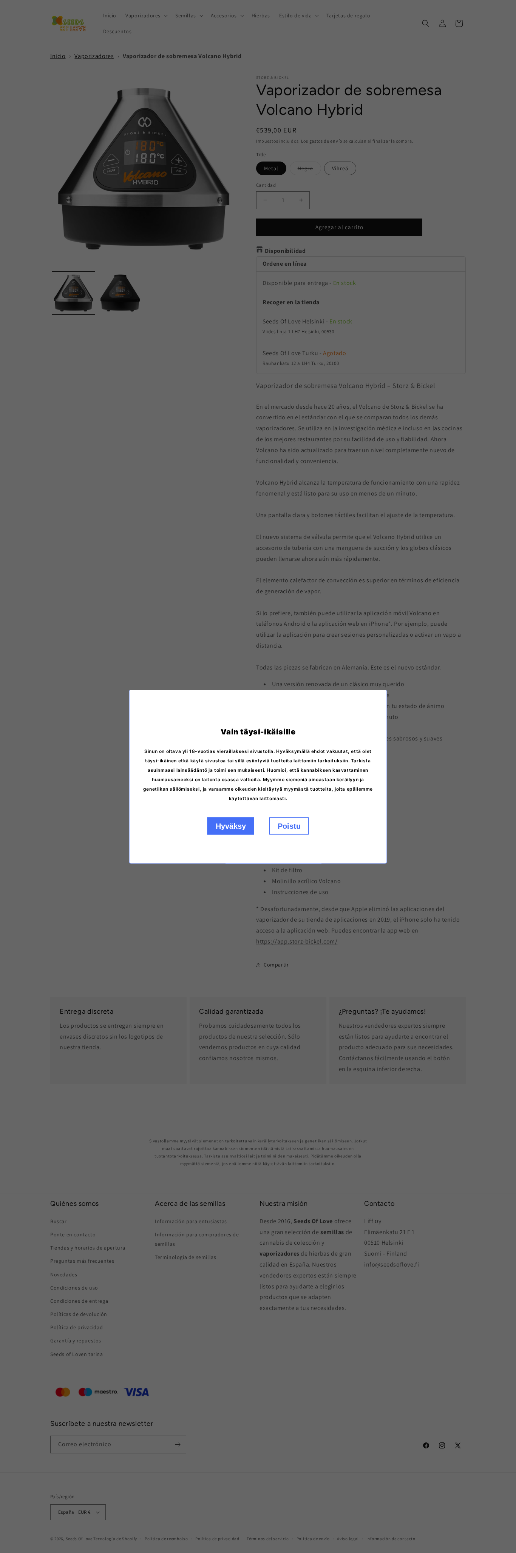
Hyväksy (231, 826)
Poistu (289, 826)
